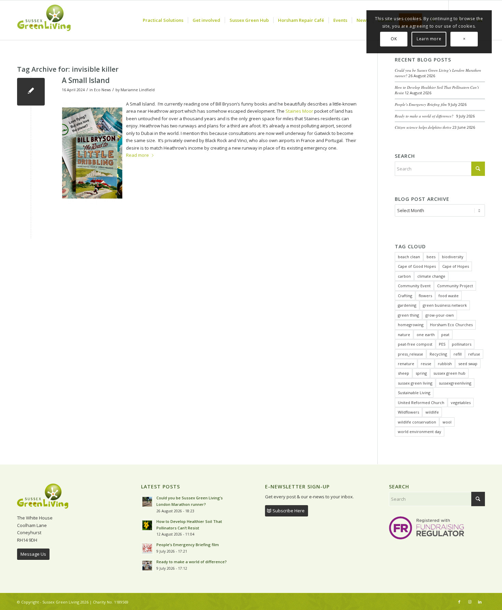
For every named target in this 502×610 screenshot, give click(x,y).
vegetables (461, 402)
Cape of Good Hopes (417, 266)
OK (394, 39)
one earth (426, 334)
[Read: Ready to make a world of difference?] (147, 565)
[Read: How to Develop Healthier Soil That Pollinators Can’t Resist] (147, 525)
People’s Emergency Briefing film (421, 104)
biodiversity (452, 256)
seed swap (467, 363)
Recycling (438, 354)
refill (458, 354)
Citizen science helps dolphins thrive (423, 127)
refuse (474, 354)
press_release (410, 354)
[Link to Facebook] (459, 602)
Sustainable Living (414, 392)
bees (431, 256)
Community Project (455, 285)
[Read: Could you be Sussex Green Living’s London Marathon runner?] (147, 502)
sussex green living (415, 383)
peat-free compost (415, 344)
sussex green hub (449, 373)
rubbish (445, 363)
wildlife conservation (417, 422)
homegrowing (410, 324)
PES (442, 344)
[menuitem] (163, 20)
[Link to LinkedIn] (480, 602)
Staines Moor (299, 111)
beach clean (409, 256)
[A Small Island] (31, 92)
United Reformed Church (421, 402)
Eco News (102, 89)
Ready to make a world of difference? (425, 116)
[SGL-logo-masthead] (44, 20)
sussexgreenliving (455, 383)
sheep (403, 373)
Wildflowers (408, 412)
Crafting (405, 295)
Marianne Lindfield (138, 89)
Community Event (414, 285)
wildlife (432, 412)
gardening (407, 305)
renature (406, 363)
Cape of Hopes (455, 266)
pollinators (461, 344)
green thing (408, 315)
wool (447, 422)
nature (404, 334)
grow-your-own (440, 315)
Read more (137, 155)
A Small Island (86, 80)
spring (421, 373)
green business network (445, 305)
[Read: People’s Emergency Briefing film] (147, 548)
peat (445, 334)
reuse (426, 363)
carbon (404, 276)
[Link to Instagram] (469, 602)
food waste (448, 295)
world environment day (419, 431)
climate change (431, 276)
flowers (425, 295)
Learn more (429, 39)
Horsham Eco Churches (451, 324)
